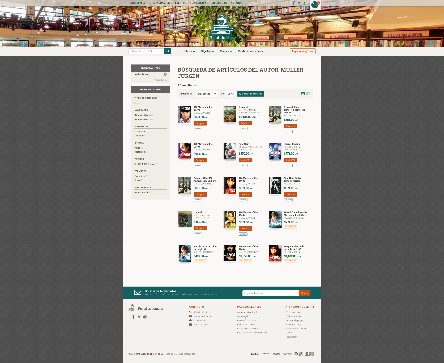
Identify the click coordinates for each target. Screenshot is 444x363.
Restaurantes (160, 3)
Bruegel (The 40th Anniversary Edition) (205, 179)
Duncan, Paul (246, 147)
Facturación (291, 336)
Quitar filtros (161, 80)
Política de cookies (246, 324)
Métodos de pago (293, 320)
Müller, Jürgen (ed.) (204, 184)
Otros (138, 180)
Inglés (138, 147)
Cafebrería (199, 3)
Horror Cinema (292, 144)
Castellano (141, 151)
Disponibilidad (143, 192)
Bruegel (243, 107)
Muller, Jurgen (202, 113)
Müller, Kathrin (202, 215)
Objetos (206, 51)
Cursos (216, 3)
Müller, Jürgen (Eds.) (250, 148)
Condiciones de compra (248, 328)
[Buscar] (167, 51)
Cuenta (289, 332)
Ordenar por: (187, 93)
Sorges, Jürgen (201, 218)
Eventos (181, 3)
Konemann (141, 131)
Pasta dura (141, 176)
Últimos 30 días (143, 115)
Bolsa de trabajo (202, 324)
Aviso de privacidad (247, 312)
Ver (223, 93)
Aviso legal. (242, 316)
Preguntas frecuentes (295, 328)
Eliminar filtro (165, 74)
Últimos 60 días (143, 119)
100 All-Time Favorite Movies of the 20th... (295, 213)
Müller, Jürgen (292, 115)
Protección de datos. (247, 320)
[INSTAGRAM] (304, 3)
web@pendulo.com (202, 316)
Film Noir (244, 144)
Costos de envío (293, 316)
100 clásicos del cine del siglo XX (205, 247)
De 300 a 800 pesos (145, 164)
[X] (299, 3)
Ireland (198, 212)
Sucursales (138, 3)
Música (225, 51)
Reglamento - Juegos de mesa (252, 332)
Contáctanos (233, 3)
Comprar (200, 123)
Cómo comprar (292, 312)
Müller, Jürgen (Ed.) (204, 252)
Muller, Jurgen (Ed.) (294, 218)
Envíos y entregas (294, 324)
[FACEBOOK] (294, 3)
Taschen (140, 135)
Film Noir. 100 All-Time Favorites (293, 179)
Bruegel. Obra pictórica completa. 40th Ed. (295, 110)
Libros (188, 51)
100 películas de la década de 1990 (294, 247)
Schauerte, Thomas (249, 112)
